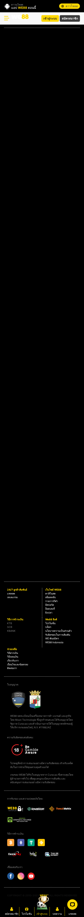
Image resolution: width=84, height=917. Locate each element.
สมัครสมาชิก (70, 18)
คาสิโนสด (50, 593)
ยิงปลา (48, 612)
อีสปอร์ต (49, 604)
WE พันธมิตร (52, 638)
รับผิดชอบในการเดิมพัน (57, 634)
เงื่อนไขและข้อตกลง (17, 664)
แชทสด (11, 593)
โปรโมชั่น (50, 623)
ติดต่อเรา (12, 668)
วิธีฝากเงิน (12, 653)
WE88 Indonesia (54, 642)
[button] (69, 6)
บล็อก (48, 626)
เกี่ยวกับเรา (13, 660)
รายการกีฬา (51, 601)
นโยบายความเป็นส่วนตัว (58, 630)
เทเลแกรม (12, 597)
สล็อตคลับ (50, 597)
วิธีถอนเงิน (12, 656)
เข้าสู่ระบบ (50, 18)
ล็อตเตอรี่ (50, 608)
